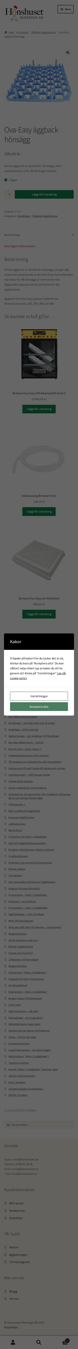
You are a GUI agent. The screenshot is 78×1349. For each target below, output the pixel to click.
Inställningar (39, 696)
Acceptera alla (39, 707)
